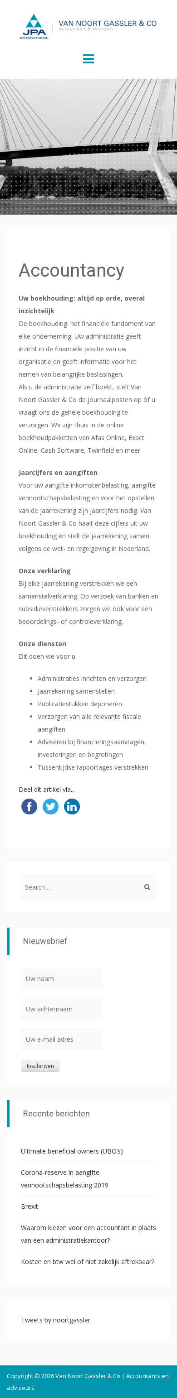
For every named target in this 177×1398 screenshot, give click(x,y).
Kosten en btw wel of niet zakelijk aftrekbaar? (87, 1261)
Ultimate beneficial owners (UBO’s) (72, 1151)
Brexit (29, 1206)
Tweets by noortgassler (55, 1320)
